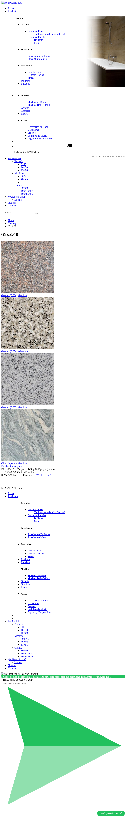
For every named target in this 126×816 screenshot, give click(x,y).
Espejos (32, 132)
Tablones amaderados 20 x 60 (49, 34)
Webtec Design (44, 475)
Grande (18, 185)
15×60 (24, 170)
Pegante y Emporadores (40, 138)
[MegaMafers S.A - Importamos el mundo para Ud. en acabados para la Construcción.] (11, 2)
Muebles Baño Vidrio (39, 104)
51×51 (24, 182)
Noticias (12, 202)
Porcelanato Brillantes (39, 56)
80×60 (24, 187)
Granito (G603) (9, 407)
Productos (13, 11)
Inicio (11, 8)
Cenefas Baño (35, 72)
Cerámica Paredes (37, 37)
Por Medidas (14, 158)
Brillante (38, 39)
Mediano (19, 173)
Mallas (31, 77)
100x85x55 (27, 193)
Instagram (16, 466)
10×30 (24, 167)
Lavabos (25, 83)
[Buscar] (36, 213)
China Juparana (9, 463)
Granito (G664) (9, 295)
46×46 (24, 179)
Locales (18, 199)
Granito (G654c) (10, 351)
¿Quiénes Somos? (17, 196)
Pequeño (18, 161)
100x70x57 (27, 190)
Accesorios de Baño (38, 126)
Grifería (25, 107)
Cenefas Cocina (36, 75)
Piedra (24, 113)
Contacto (12, 205)
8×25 (23, 164)
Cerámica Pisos (35, 31)
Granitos (25, 110)
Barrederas (33, 129)
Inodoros (25, 80)
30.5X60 (25, 176)
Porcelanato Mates (37, 58)
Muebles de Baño (37, 102)
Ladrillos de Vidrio (37, 135)
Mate (36, 42)
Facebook (6, 466)
